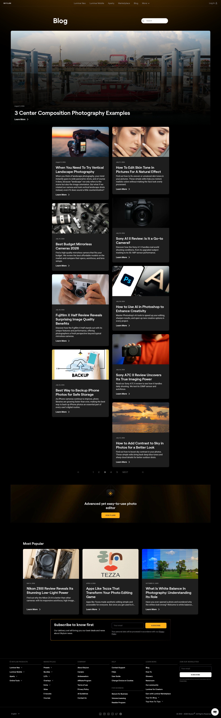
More (144, 3)
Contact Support (118, 667)
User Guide (116, 676)
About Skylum (83, 667)
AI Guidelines (83, 694)
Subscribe (155, 625)
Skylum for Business (120, 694)
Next (125, 472)
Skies (46, 689)
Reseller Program (118, 702)
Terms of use (83, 685)
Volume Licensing (119, 698)
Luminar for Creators (154, 689)
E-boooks (47, 694)
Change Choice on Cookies (122, 680)
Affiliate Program (84, 680)
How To (149, 672)
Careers (81, 672)
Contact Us (82, 698)
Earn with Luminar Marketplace (158, 694)
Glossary (149, 676)
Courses (47, 698)
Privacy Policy (83, 689)
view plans (110, 515)
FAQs (114, 672)
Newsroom (150, 680)
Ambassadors (83, 676)
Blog (147, 667)
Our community (152, 685)
